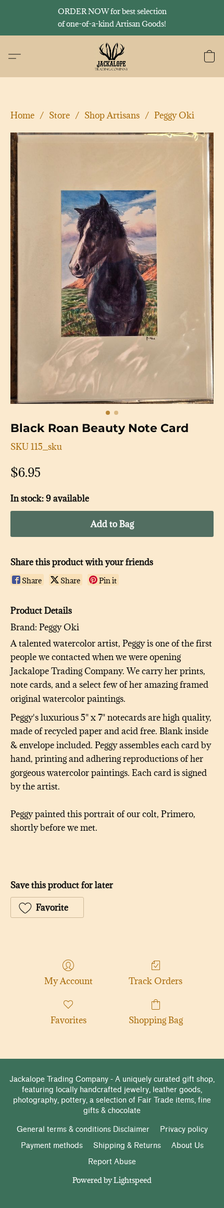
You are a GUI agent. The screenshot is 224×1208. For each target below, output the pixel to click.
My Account (68, 981)
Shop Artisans (112, 115)
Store (59, 115)
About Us (187, 1145)
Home (22, 115)
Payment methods (52, 1145)
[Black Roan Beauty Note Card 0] (112, 268)
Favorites (68, 1020)
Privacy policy (184, 1129)
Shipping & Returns (127, 1145)
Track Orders (155, 981)
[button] (112, 56)
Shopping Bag (156, 1020)
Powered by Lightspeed (112, 1180)
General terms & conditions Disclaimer (83, 1129)
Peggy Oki (174, 115)
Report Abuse (112, 1161)
